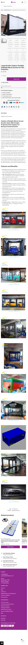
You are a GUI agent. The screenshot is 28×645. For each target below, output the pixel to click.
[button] (5, 78)
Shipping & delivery (5, 607)
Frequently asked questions (7, 604)
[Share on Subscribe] (14, 107)
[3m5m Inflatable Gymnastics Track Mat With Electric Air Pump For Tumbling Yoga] (10, 527)
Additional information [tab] (6, 116)
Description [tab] (4, 113)
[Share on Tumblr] (16, 107)
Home (2, 10)
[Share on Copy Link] (18, 107)
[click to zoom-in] (13, 24)
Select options (10, 546)
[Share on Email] (11, 107)
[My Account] (22, 2)
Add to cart (16, 79)
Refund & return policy (6, 609)
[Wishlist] (18, 520)
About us (3, 588)
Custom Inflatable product (7, 611)
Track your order (5, 602)
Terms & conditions (5, 595)
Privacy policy (4, 597)
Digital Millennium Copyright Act (8, 593)
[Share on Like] (2, 107)
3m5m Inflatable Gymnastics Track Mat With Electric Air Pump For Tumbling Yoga (10, 541)
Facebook (3, 618)
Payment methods (5, 606)
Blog (2, 589)
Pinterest (3, 620)
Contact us (3, 591)
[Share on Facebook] (4, 107)
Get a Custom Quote (16, 97)
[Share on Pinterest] (9, 107)
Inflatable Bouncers (7, 10)
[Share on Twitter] (7, 107)
